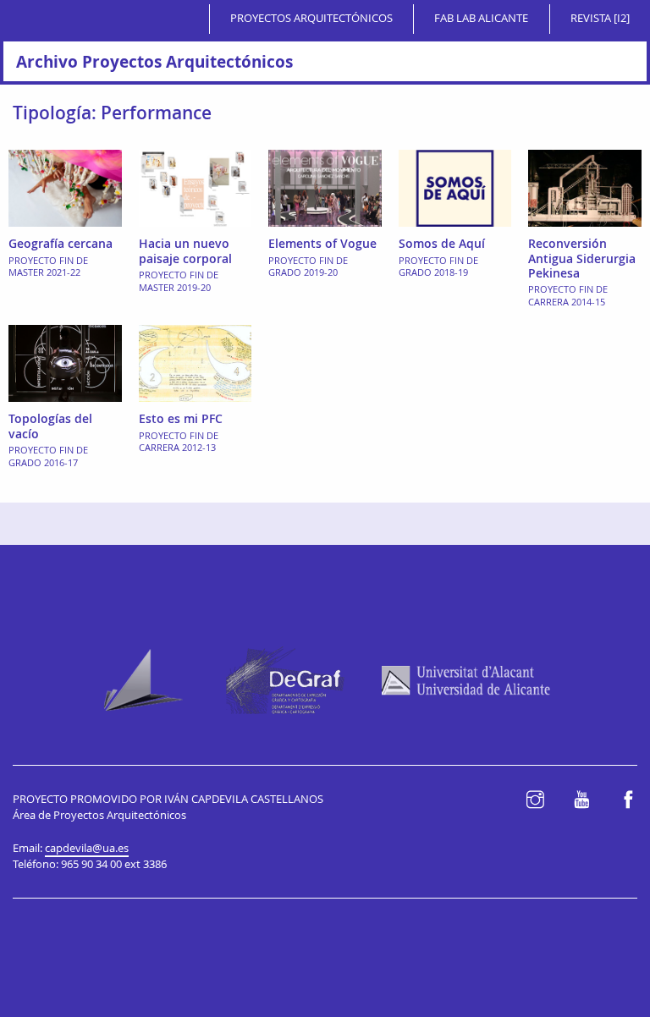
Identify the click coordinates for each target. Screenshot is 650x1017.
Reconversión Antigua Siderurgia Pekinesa (582, 258)
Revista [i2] (600, 18)
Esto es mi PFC (181, 418)
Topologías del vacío (50, 425)
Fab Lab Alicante (481, 18)
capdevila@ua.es (87, 848)
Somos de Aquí (442, 243)
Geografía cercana (60, 243)
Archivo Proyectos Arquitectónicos (154, 61)
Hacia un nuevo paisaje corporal (185, 250)
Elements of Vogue (322, 243)
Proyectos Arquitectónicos (311, 18)
